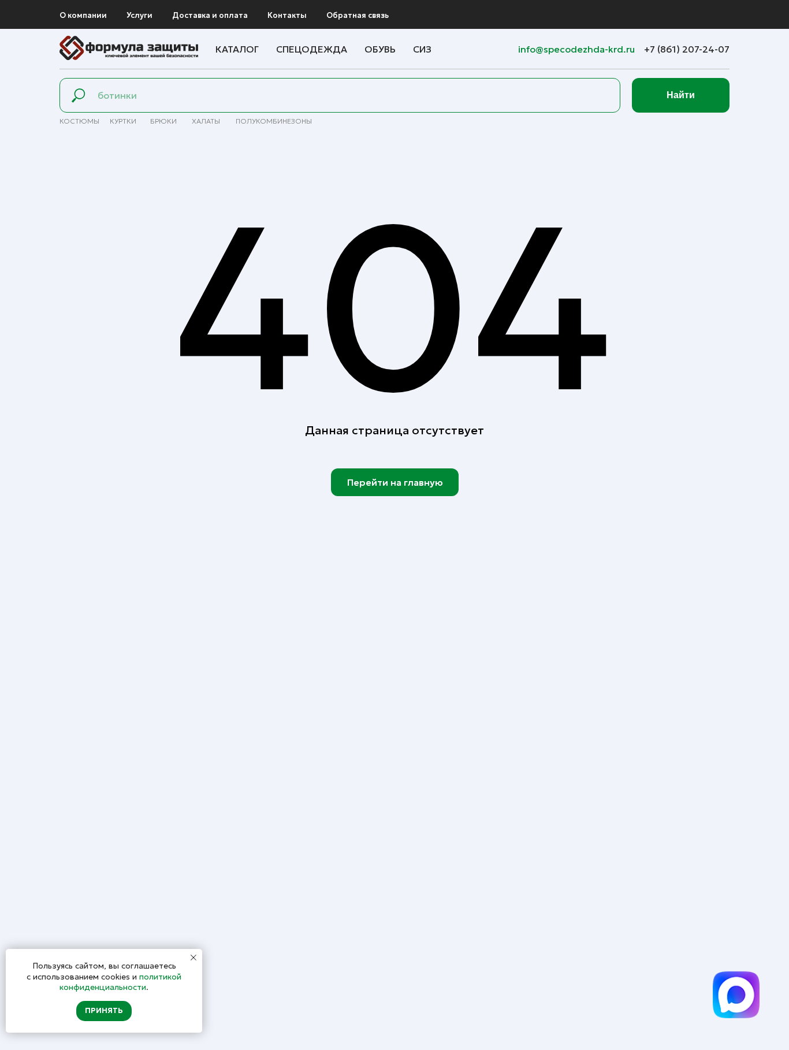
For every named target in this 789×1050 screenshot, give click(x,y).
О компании (83, 15)
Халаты (206, 121)
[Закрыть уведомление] (193, 957)
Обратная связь (357, 15)
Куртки (123, 121)
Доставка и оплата (210, 15)
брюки (163, 121)
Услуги (139, 15)
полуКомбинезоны (274, 121)
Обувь (380, 49)
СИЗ (422, 49)
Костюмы (79, 121)
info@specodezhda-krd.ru (577, 49)
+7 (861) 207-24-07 (687, 49)
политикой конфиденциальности (120, 981)
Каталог (237, 49)
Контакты (287, 15)
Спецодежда (311, 49)
